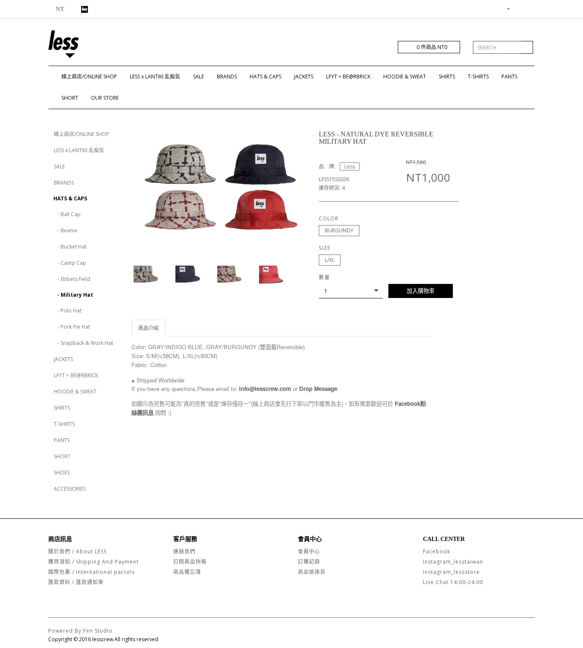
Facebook (436, 551)
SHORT (69, 97)
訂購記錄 (309, 561)
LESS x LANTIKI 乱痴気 (155, 76)
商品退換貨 (312, 572)
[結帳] (528, 8)
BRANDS (227, 76)
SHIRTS (447, 76)
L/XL (330, 259)
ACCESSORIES (69, 488)
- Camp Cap (70, 262)
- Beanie (65, 230)
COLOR (328, 218)
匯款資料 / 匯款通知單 (76, 582)
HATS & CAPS (265, 76)
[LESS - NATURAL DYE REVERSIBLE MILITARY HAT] (218, 186)
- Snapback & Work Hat (83, 343)
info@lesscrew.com (265, 389)
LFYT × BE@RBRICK (348, 76)
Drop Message (318, 389)
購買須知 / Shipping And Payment (93, 561)
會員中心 (309, 551)
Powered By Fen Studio (80, 630)
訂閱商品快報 (190, 561)
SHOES (62, 472)
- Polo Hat (68, 310)
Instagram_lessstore (451, 572)
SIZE (324, 248)
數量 (324, 277)
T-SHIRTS (478, 76)
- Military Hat (73, 294)
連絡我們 (184, 551)
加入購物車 (420, 291)
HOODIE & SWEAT (404, 76)
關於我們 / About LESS (77, 551)
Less (349, 166)
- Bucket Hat (70, 246)
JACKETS (303, 76)
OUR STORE (105, 97)
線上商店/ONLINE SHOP (89, 76)
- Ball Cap (67, 214)
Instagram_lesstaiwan (453, 561)
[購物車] (518, 8)
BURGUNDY (339, 230)
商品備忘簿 (187, 572)
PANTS (509, 76)
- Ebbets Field (72, 279)
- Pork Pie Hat (72, 326)
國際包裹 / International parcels (91, 572)
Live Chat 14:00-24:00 (453, 582)
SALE (198, 76)
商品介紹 (148, 328)
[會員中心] (505, 8)
